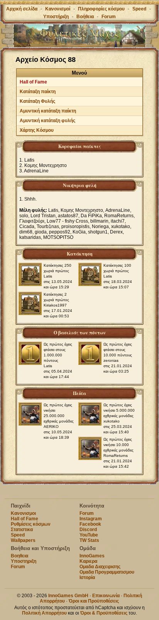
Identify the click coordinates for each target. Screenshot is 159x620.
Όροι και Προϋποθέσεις (94, 601)
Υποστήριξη (56, 16)
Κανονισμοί (57, 9)
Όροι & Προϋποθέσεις (103, 613)
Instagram (91, 518)
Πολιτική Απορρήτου (44, 613)
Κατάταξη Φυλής (37, 101)
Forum (108, 16)
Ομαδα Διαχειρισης (100, 566)
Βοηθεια (19, 556)
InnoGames (92, 556)
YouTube (89, 535)
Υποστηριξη (23, 561)
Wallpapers (23, 540)
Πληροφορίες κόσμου (101, 9)
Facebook (90, 524)
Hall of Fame (33, 82)
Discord (88, 529)
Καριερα (88, 561)
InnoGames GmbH (68, 595)
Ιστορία (87, 577)
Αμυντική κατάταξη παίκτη (48, 111)
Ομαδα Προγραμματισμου (107, 572)
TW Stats (89, 540)
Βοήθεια (85, 16)
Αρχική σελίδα (21, 9)
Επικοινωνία (106, 595)
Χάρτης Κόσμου (37, 130)
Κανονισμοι (23, 513)
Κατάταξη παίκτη (38, 91)
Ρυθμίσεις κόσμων (31, 524)
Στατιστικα (22, 529)
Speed (139, 9)
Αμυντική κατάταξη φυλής (47, 120)
